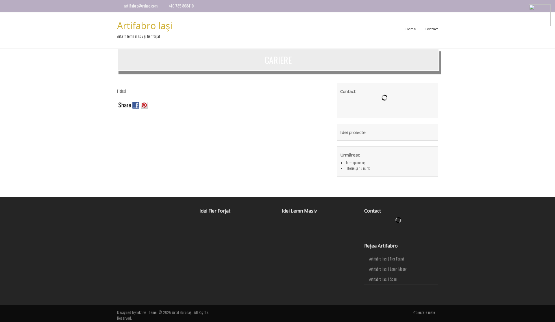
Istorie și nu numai (358, 168)
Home (411, 28)
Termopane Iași (356, 162)
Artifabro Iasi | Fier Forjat (386, 259)
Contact (431, 28)
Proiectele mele (424, 312)
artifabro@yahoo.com (141, 6)
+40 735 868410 (181, 6)
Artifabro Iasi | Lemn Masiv (387, 269)
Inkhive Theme (146, 312)
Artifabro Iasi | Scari (383, 279)
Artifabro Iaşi (144, 26)
